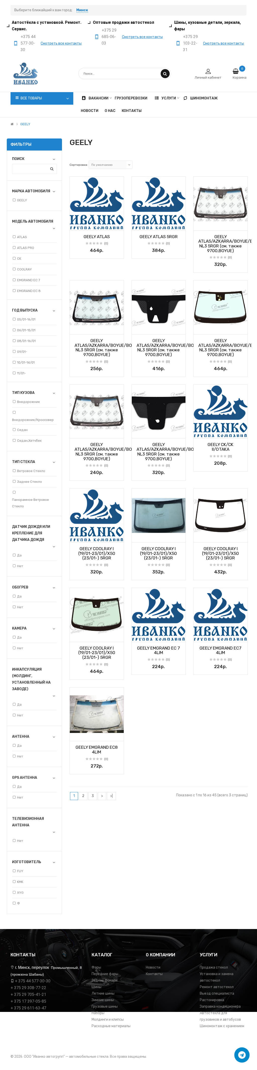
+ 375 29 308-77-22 (28, 987)
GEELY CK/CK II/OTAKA (220, 447)
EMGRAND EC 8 (29, 291)
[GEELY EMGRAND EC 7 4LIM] (159, 615)
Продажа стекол (214, 967)
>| (111, 796)
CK (19, 258)
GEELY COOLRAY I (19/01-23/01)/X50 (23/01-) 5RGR (96, 553)
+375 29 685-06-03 (109, 37)
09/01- (22, 352)
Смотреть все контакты (61, 43)
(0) (106, 243)
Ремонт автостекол (217, 987)
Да (19, 555)
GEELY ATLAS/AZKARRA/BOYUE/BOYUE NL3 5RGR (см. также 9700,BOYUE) (107, 347)
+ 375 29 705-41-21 (28, 994)
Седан (22, 430)
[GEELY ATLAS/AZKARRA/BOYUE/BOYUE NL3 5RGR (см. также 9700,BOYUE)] (220, 203)
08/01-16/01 (26, 341)
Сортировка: (79, 165)
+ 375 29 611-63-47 (28, 1008)
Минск (82, 10)
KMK (20, 882)
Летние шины (103, 993)
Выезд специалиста (217, 993)
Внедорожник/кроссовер (33, 420)
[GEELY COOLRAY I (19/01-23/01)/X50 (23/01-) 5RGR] (97, 515)
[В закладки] (75, 225)
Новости (153, 967)
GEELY (25, 124)
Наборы (98, 1013)
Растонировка (212, 1000)
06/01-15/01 (26, 330)
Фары (96, 967)
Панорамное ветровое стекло (30, 503)
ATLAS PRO (25, 248)
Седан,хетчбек (29, 440)
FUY (20, 871)
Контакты (154, 974)
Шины (96, 987)
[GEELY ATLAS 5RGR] (159, 203)
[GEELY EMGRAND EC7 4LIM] (220, 615)
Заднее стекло (29, 482)
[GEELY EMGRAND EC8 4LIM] (97, 714)
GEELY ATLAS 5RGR (159, 236)
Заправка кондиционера (220, 1006)
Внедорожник (28, 402)
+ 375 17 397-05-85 (28, 1001)
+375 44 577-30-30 (28, 43)
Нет (20, 566)
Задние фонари (104, 980)
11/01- (21, 373)
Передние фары (105, 974)
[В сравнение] (118, 225)
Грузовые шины (105, 1006)
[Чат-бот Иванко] (241, 1054)
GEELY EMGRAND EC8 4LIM (97, 749)
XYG (20, 892)
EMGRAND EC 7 (28, 280)
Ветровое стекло (31, 471)
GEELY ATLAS (97, 236)
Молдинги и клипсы (108, 1019)
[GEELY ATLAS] (97, 203)
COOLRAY (24, 269)
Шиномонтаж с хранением (222, 1026)
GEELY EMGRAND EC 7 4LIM (158, 650)
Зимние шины (103, 1000)
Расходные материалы (111, 1026)
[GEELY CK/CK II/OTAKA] (220, 411)
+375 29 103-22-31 (190, 43)
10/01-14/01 (26, 362)
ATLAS (22, 237)
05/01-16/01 (26, 319)
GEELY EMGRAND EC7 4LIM (220, 650)
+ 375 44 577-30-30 (32, 981)
